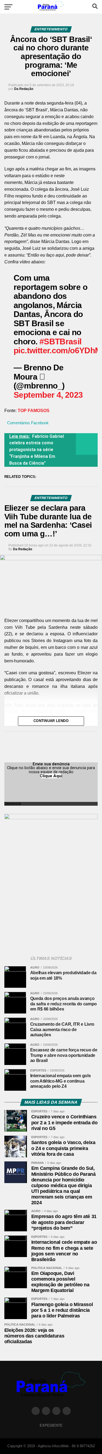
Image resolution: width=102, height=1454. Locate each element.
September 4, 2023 (48, 394)
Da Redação (23, 89)
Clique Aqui (51, 775)
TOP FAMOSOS (34, 410)
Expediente (51, 1425)
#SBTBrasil (60, 341)
